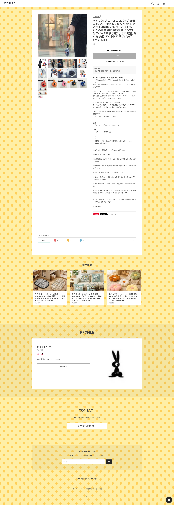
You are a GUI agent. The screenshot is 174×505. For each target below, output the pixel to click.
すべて (44, 240)
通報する (113, 214)
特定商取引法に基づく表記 (94, 489)
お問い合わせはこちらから (87, 426)
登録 (109, 462)
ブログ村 (94, 479)
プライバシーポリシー (78, 489)
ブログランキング (83, 479)
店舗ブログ (63, 366)
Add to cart (115, 56)
